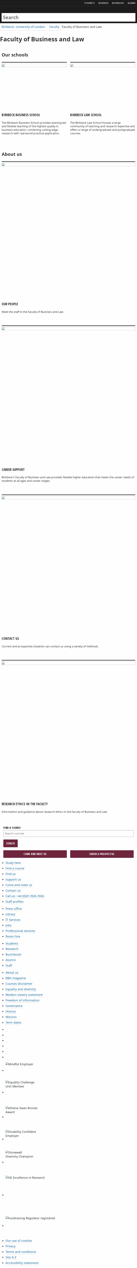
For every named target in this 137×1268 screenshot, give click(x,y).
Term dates (13, 1022)
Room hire (13, 936)
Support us (13, 879)
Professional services (20, 931)
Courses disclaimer (19, 984)
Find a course (15, 868)
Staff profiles (15, 902)
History (11, 1011)
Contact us (13, 890)
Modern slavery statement (24, 995)
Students (12, 943)
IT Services (13, 920)
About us (12, 972)
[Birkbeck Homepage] (14, 14)
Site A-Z (11, 1257)
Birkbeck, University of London (23, 27)
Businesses (13, 954)
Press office (14, 909)
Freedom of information (22, 1000)
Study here (13, 863)
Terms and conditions (21, 1252)
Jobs (9, 925)
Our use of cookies (19, 1241)
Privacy (11, 1246)
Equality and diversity (21, 989)
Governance (14, 1006)
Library (10, 914)
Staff (9, 965)
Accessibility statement (22, 1263)
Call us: (25, 896)
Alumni (11, 960)
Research (12, 949)
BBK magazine (16, 978)
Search (10, 843)
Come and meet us (35, 854)
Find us (11, 874)
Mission (11, 1017)
